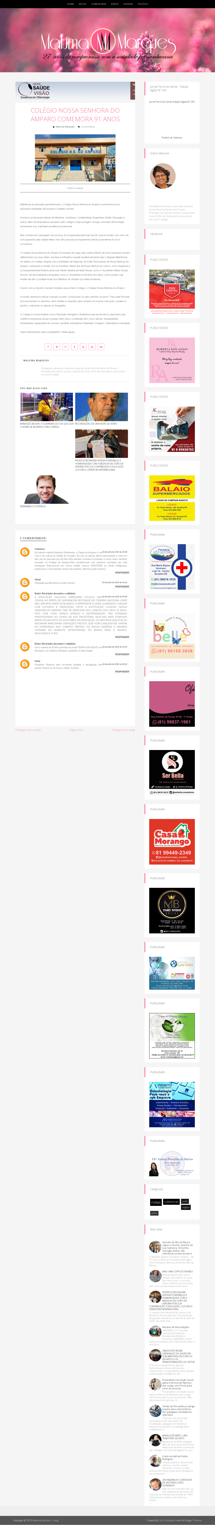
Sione (37, 661)
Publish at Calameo (172, 137)
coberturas (171, 1202)
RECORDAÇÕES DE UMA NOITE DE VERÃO (96, 423)
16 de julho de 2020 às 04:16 (114, 582)
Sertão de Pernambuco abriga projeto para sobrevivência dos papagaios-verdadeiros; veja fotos (178, 1410)
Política (143, 4)
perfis (185, 1201)
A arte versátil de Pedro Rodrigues (175, 1458)
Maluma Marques (65, 127)
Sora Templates (167, 1520)
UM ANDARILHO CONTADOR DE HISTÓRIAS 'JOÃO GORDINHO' (177, 1482)
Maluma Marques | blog (45, 1520)
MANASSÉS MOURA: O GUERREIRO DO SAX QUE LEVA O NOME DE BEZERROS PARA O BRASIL (47, 425)
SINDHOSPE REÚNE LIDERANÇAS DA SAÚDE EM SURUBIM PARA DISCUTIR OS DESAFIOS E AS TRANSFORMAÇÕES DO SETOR (178, 1356)
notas (156, 1202)
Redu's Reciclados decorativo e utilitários (55, 593)
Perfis (115, 4)
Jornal (38, 579)
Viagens (128, 4)
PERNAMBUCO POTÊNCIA (32, 506)
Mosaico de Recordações (175, 1327)
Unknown (40, 549)
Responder (122, 572)
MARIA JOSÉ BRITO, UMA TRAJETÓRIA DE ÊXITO (174, 1437)
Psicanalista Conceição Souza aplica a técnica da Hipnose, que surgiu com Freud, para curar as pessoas (178, 1384)
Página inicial (76, 729)
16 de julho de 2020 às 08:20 (114, 664)
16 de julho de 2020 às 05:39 (114, 597)
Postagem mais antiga (123, 729)
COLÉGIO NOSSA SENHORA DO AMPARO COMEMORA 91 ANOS (75, 114)
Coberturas (98, 4)
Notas (83, 4)
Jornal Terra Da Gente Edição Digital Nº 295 (172, 101)
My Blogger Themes (191, 1520)
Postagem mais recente (28, 729)
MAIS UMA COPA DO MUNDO (177, 1271)
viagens (186, 1207)
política (154, 1213)
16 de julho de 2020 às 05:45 (114, 647)
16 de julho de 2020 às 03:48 (114, 552)
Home (70, 4)
